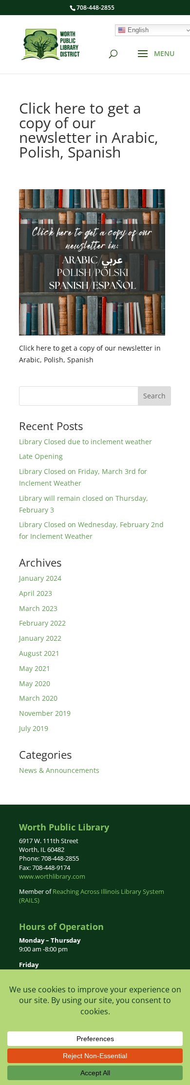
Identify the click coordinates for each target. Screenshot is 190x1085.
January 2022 (40, 638)
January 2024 (40, 578)
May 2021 (34, 668)
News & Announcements (59, 770)
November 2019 (45, 713)
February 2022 (42, 623)
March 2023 (38, 608)
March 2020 (38, 698)
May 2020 (34, 683)
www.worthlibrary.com (52, 876)
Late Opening (41, 456)
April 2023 (35, 593)
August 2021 (39, 653)
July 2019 (33, 728)
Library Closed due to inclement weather (85, 441)
